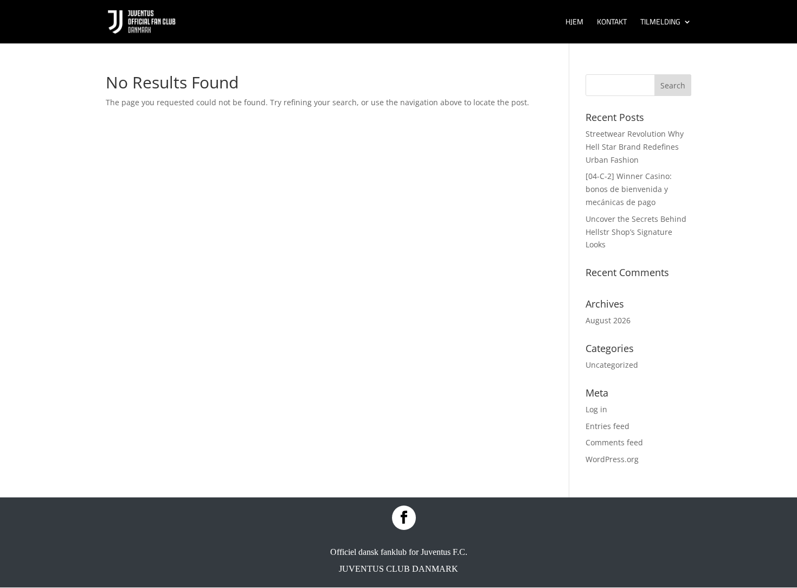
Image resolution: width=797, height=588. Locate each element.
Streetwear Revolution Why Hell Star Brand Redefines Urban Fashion (635, 147)
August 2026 (608, 320)
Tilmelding (660, 22)
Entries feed (607, 426)
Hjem (574, 22)
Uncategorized (612, 365)
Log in (596, 409)
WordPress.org (612, 459)
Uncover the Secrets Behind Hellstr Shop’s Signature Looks (636, 232)
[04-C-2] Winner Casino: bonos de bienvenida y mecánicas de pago (629, 189)
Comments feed (614, 442)
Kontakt (612, 22)
